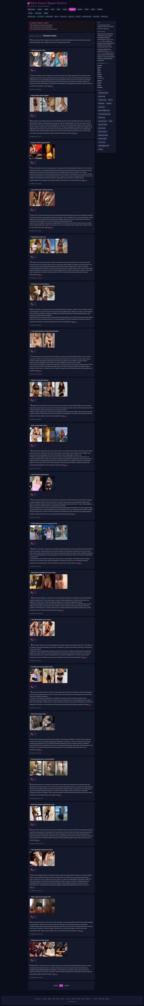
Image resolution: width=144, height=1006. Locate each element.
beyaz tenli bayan (102, 124)
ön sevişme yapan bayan (104, 114)
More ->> (50, 86)
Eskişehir (100, 9)
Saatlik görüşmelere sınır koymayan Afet (44, 523)
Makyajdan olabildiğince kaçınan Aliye (43, 572)
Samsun (40, 9)
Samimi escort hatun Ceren (40, 940)
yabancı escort (104, 16)
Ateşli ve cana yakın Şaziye (40, 380)
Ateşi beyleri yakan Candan (40, 95)
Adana (93, 9)
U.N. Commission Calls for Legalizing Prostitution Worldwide (105, 25)
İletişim (46, 13)
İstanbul (73, 9)
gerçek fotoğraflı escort (104, 110)
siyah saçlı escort (102, 131)
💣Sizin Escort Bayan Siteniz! (47, 3)
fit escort (100, 149)
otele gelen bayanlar (86, 16)
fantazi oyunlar (102, 128)
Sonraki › (67, 985)
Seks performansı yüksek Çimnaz (42, 190)
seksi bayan (101, 103)
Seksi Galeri (38, 13)
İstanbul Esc (39, 36)
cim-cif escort (41, 16)
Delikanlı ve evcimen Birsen (40, 284)
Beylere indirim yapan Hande (40, 142)
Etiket (102, 90)
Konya (58, 9)
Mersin (46, 9)
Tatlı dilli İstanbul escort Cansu (41, 619)
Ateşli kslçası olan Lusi (38, 237)
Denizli (86, 9)
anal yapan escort (31, 16)
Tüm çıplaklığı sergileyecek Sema (42, 849)
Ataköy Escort (101, 78)
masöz (110, 121)
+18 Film (30, 13)
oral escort (78, 16)
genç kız (56, 16)
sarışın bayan (101, 107)
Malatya (80, 9)
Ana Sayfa (32, 36)
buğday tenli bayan (103, 135)
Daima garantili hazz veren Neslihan (42, 759)
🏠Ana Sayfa (31, 9)
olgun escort (71, 16)
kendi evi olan (63, 16)
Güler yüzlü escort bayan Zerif (41, 897)
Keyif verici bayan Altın (38, 714)
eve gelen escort (49, 16)
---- (34, 70)
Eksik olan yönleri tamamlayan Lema (42, 804)
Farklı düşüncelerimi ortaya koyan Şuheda (44, 331)
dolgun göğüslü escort (103, 145)
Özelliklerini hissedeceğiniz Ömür (42, 667)
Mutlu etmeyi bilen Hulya (39, 425)
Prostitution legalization (103, 28)
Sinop (52, 9)
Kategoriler (103, 63)
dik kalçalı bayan (102, 138)
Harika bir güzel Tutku (38, 50)
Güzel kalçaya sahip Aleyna (40, 474)
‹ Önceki (55, 985)
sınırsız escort (96, 16)
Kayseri (65, 9)
